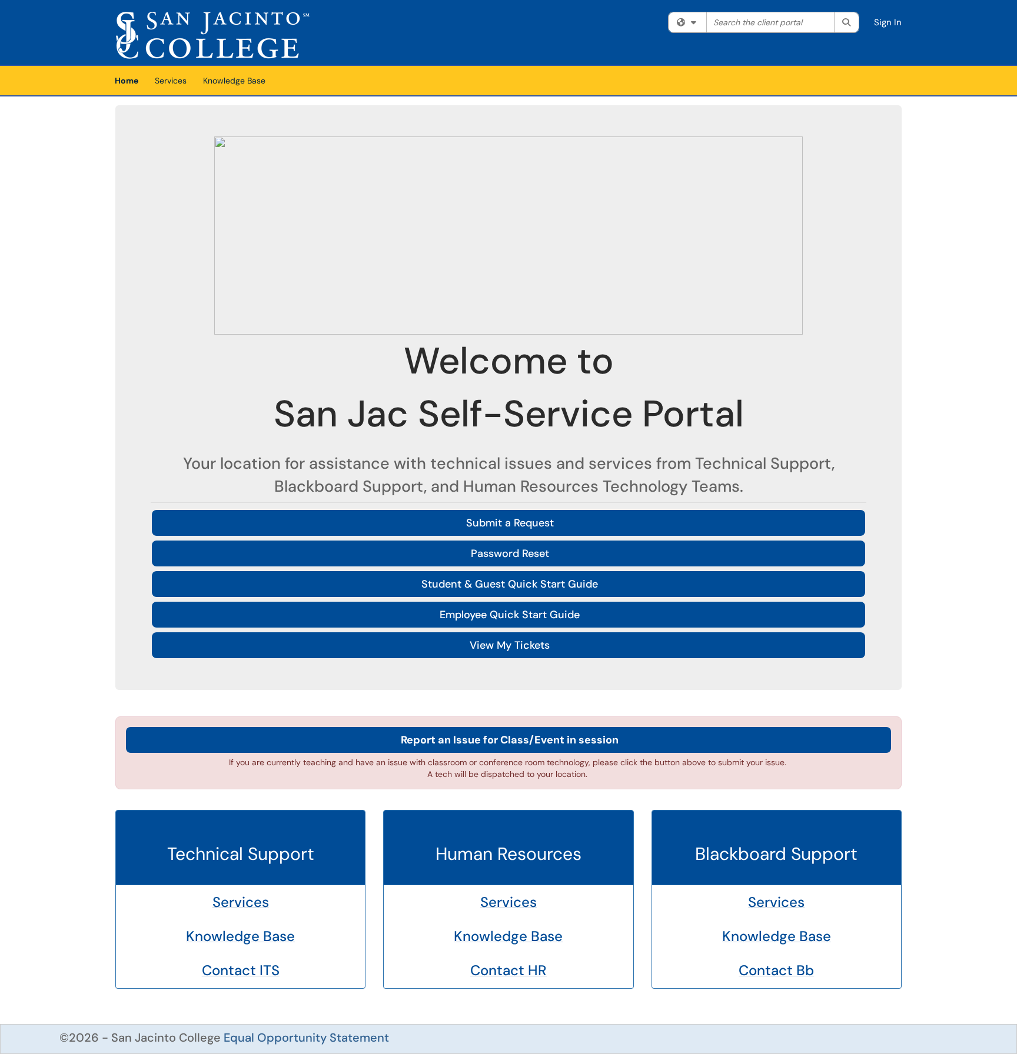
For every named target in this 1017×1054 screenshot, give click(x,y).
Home (126, 80)
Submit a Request (510, 523)
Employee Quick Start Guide (510, 615)
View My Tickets (510, 645)
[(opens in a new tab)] (212, 35)
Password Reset (510, 553)
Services (171, 80)
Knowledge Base (234, 80)
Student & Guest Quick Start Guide (509, 584)
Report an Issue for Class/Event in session (510, 740)
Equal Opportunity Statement (306, 1037)
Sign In (888, 22)
